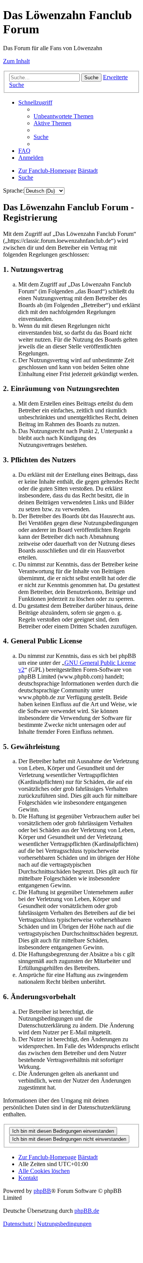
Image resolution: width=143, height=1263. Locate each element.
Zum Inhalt (16, 61)
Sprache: (13, 190)
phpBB (42, 1191)
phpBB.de (86, 1210)
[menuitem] (63, 116)
